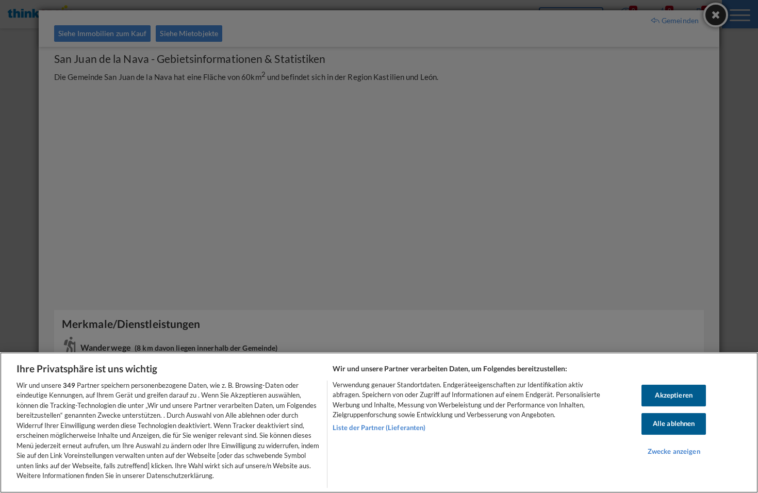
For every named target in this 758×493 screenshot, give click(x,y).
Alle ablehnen (674, 423)
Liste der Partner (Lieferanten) (379, 427)
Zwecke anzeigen (674, 451)
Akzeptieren (673, 395)
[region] (379, 422)
